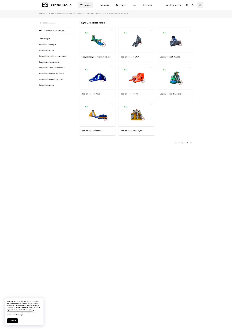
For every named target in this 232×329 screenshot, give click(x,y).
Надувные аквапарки (47, 45)
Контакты (147, 5)
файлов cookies (21, 303)
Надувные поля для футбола (51, 79)
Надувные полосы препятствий (52, 68)
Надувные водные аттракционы (52, 56)
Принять (12, 320)
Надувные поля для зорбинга (51, 73)
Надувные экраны (46, 85)
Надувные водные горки (49, 62)
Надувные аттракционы (54, 30)
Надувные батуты (46, 50)
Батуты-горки (44, 39)
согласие (32, 301)
